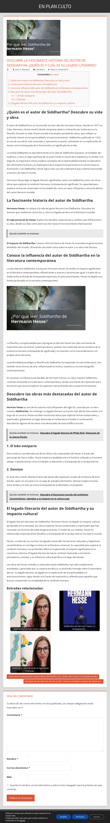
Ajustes (97, 816)
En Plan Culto (55, 6)
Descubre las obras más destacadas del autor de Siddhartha (40, 91)
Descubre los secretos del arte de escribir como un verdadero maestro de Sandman (62, 682)
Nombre (12, 758)
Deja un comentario (59, 69)
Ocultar (54, 74)
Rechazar (80, 816)
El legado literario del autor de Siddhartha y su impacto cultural (41, 103)
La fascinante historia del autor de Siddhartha (32, 84)
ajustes (22, 820)
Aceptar (63, 816)
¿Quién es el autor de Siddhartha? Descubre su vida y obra (38, 80)
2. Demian (18, 99)
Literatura (40, 69)
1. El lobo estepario (23, 95)
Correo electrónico (18, 767)
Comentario (14, 714)
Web (9, 777)
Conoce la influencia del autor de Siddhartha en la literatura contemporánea (48, 88)
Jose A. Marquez (22, 69)
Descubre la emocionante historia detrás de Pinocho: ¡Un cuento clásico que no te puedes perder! (53, 677)
